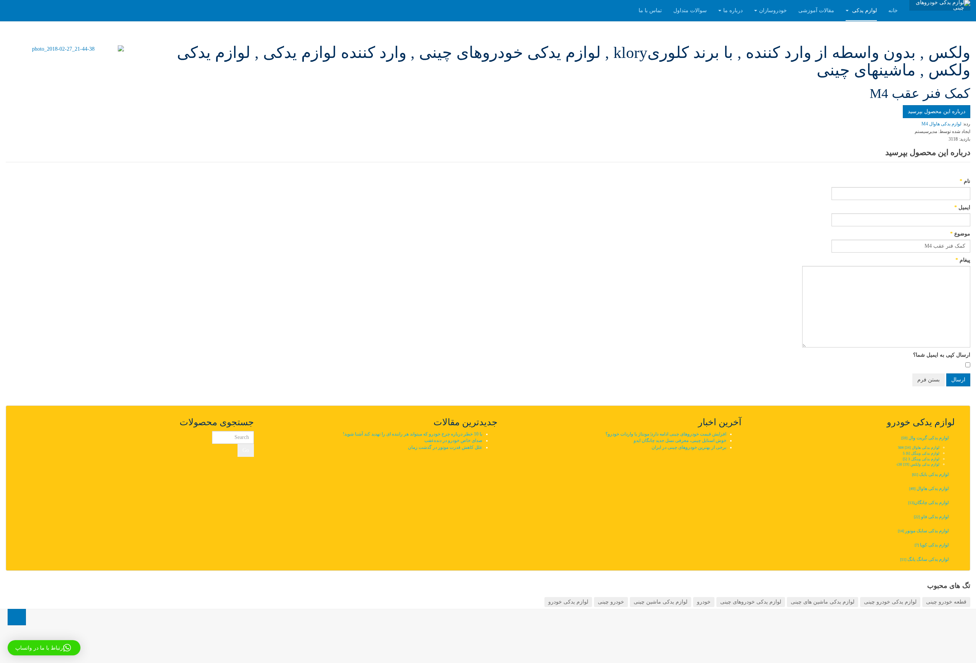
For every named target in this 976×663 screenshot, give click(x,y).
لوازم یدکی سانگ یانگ (924, 559)
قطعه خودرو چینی (946, 602)
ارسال (958, 380)
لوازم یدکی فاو (931, 516)
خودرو (704, 602)
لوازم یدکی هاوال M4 (918, 447)
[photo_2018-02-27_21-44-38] (66, 49)
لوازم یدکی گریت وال (925, 437)
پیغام (962, 260)
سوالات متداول (690, 10)
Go (245, 450)
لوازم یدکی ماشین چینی (660, 602)
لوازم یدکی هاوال (929, 488)
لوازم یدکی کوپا (932, 545)
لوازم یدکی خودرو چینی (890, 602)
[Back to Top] (17, 617)
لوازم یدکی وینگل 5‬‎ (921, 453)
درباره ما (733, 10)
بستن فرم (928, 380)
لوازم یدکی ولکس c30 (918, 464)
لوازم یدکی (864, 10)
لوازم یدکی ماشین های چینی (822, 602)
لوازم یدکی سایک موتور (923, 530)
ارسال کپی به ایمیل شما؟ (941, 355)
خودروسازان (773, 10)
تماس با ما (650, 10)
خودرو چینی (611, 602)
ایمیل (962, 207)
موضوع (960, 234)
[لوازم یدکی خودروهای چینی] (939, 5)
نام (965, 181)
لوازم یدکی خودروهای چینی (750, 602)
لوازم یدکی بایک (930, 474)
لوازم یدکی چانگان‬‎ (928, 502)
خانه (893, 10)
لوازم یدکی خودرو (568, 602)
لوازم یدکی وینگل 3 (921, 459)
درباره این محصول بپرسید (936, 111)
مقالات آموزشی (816, 10)
